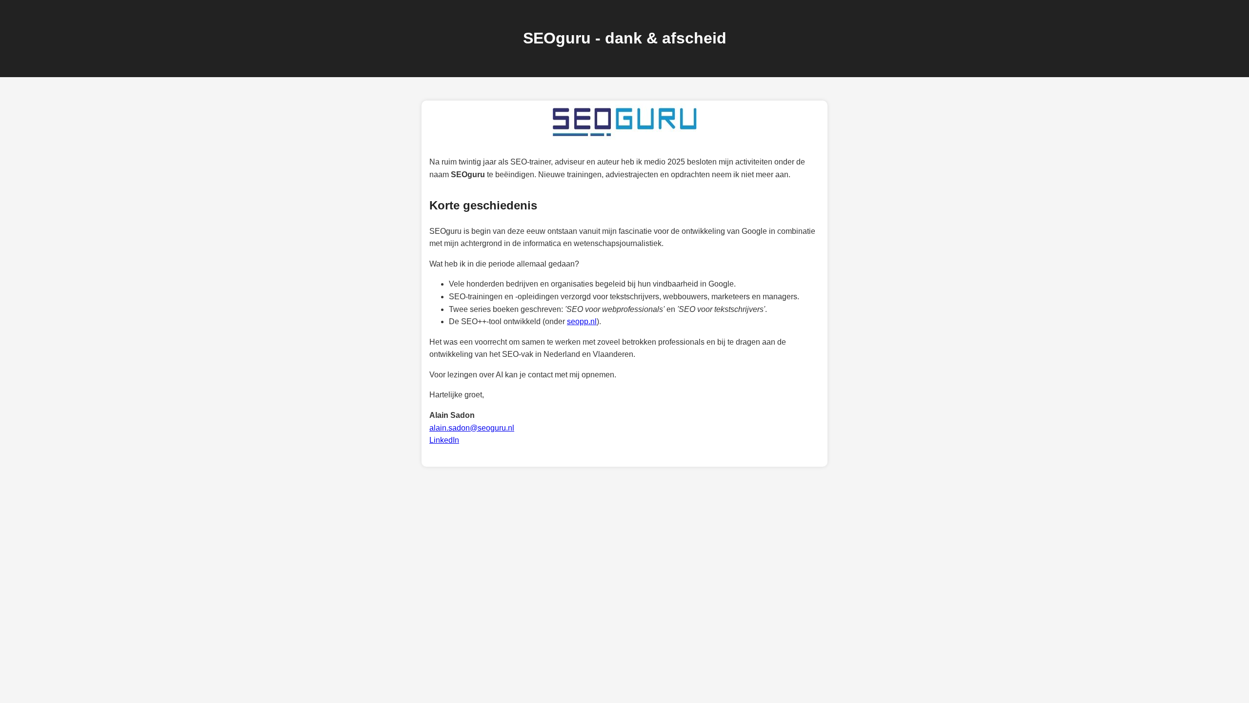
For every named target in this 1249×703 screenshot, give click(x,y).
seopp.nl (582, 321)
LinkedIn (444, 440)
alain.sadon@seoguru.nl (471, 428)
